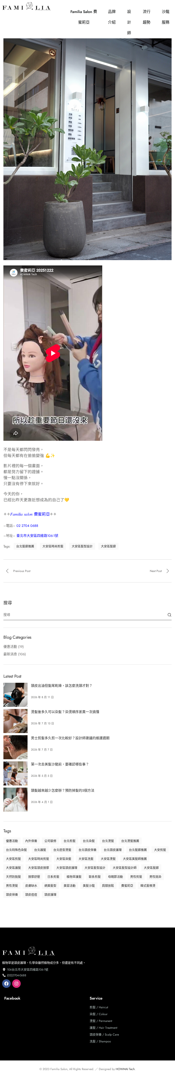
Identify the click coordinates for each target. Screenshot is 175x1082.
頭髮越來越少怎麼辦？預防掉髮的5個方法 (62, 790)
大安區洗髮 (86, 859)
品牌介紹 (112, 17)
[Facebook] (6, 983)
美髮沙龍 (89, 885)
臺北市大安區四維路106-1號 (37, 535)
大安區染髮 (63, 859)
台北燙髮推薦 (130, 841)
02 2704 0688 (27, 525)
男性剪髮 (136, 877)
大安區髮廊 (108, 546)
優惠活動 (10, 646)
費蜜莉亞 (127, 885)
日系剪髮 (53, 877)
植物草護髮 (74, 877)
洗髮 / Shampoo (100, 1041)
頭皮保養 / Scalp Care (104, 1034)
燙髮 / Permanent (101, 1021)
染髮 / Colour (99, 1014)
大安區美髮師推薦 (135, 859)
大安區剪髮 (13, 859)
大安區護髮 (13, 868)
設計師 (129, 22)
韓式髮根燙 (147, 885)
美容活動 (70, 885)
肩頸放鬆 (108, 885)
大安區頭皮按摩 (38, 868)
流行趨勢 (146, 17)
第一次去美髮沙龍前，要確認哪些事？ (60, 764)
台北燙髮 (108, 841)
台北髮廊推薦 (25, 546)
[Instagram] (16, 983)
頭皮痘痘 (31, 894)
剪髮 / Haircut (99, 1007)
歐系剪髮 (95, 877)
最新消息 (10, 654)
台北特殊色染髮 (16, 850)
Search (169, 614)
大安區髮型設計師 (125, 868)
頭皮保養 (12, 894)
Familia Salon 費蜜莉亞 (83, 17)
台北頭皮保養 (87, 850)
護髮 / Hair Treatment (103, 1028)
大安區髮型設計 (82, 546)
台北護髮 (40, 850)
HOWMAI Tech (125, 1069)
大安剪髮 (160, 850)
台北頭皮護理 (113, 850)
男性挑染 (155, 877)
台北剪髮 (70, 841)
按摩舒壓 (34, 877)
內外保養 (31, 841)
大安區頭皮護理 (66, 868)
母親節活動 (115, 877)
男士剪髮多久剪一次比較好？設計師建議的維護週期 (70, 738)
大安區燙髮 (108, 859)
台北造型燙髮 (62, 850)
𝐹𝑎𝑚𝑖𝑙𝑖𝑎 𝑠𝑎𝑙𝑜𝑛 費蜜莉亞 (30, 514)
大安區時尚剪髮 (52, 546)
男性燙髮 (12, 885)
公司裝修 (50, 841)
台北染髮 (89, 841)
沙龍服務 (165, 17)
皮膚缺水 (31, 885)
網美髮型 (50, 885)
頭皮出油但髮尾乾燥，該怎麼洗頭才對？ (61, 685)
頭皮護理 (50, 894)
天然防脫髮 (13, 877)
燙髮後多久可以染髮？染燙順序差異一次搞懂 (65, 711)
